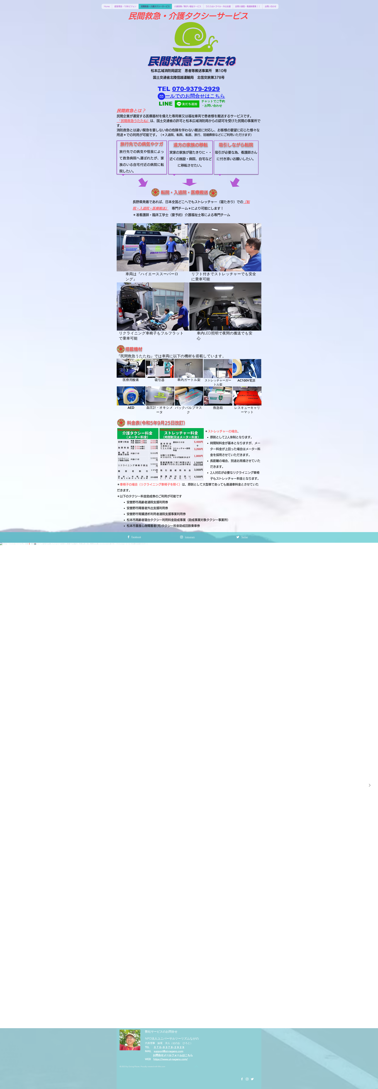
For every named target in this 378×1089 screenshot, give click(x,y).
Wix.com (161, 1066)
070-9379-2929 (196, 89)
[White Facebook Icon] (128, 537)
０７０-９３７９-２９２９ (169, 1047)
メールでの (172, 96)
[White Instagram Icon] (181, 537)
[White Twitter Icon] (238, 537)
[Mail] (161, 96)
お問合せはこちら (205, 96)
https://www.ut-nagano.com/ (170, 1059)
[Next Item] (369, 785)
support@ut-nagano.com (168, 1051)
